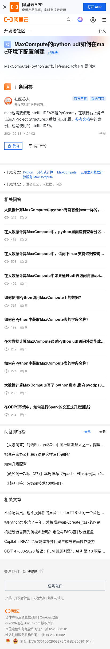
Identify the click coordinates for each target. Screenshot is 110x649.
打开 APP (94, 7)
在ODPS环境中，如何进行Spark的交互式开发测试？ (48, 407)
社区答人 (22, 99)
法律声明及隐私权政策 (21, 617)
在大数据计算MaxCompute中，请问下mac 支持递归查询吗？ (55, 253)
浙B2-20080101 (56, 629)
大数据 (47, 184)
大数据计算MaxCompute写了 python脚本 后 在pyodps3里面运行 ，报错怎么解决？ (55, 385)
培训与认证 (56, 598)
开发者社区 (31, 184)
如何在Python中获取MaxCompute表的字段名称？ (47, 319)
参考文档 (82, 119)
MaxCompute (67, 172)
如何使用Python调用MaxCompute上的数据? (42, 297)
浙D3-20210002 (53, 634)
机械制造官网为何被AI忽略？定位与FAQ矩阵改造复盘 (49, 531)
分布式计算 (45, 172)
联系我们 (55, 586)
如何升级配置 (15, 463)
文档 (8, 598)
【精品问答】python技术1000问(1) (33, 483)
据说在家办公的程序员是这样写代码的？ (38, 454)
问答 (59, 184)
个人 (101, 31)
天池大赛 (39, 598)
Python (28, 172)
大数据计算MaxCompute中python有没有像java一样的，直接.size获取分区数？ (55, 209)
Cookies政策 (49, 617)
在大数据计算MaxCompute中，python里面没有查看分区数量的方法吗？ (55, 231)
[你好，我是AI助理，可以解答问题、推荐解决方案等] (80, 19)
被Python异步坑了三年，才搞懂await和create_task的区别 (52, 522)
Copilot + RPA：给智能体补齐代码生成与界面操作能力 (49, 541)
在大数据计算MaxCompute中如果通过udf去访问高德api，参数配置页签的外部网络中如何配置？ (55, 275)
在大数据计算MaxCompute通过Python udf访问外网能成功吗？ (55, 341)
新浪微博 (30, 571)
